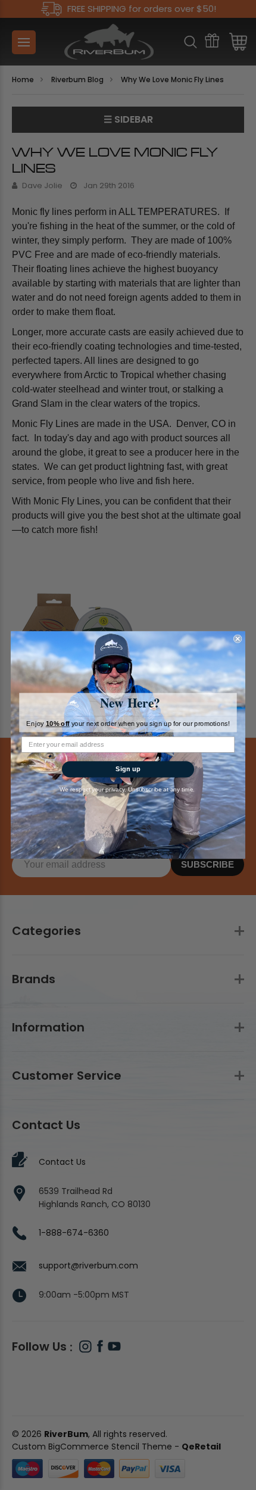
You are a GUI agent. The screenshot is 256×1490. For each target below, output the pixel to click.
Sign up (128, 768)
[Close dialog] (237, 638)
